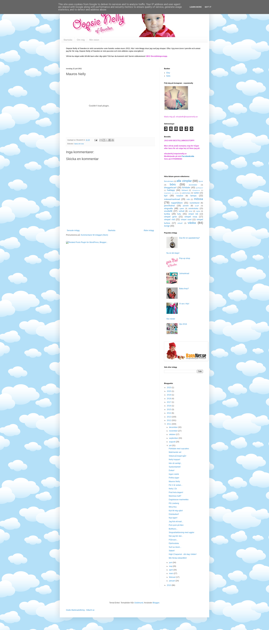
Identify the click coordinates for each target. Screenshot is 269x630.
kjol (165, 195)
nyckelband (194, 203)
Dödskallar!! (174, 514)
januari (172, 581)
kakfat (196, 193)
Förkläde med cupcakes (179, 449)
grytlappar (199, 188)
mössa (198, 199)
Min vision (94, 39)
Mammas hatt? (175, 496)
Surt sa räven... (175, 547)
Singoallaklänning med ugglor (181, 532)
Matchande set (175, 452)
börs (173, 184)
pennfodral (169, 205)
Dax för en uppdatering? (189, 238)
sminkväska (193, 208)
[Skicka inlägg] (96, 140)
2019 (169, 395)
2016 (169, 406)
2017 (169, 402)
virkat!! (180, 223)
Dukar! (171, 470)
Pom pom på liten (176, 525)
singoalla (168, 208)
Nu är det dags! (172, 253)
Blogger (156, 603)
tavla (198, 211)
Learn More (196, 7)
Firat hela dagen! (176, 492)
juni (171, 562)
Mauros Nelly (174, 481)
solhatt (181, 211)
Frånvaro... (173, 540)
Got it (208, 7)
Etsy (168, 73)
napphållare (177, 202)
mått (188, 199)
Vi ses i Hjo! (184, 304)
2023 (169, 387)
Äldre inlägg (149, 230)
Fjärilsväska (174, 543)
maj (171, 566)
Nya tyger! (173, 518)
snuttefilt (168, 211)
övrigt (167, 226)
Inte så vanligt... (175, 463)
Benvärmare (168, 181)
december (173, 427)
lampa (193, 195)
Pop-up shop (184, 258)
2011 (169, 424)
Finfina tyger (174, 478)
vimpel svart (186, 219)
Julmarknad (184, 273)
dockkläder (193, 185)
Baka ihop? (184, 288)
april (171, 570)
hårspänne (196, 190)
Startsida (68, 39)
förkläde (186, 187)
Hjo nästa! (170, 319)
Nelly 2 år (173, 489)
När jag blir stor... (176, 536)
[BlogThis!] (103, 140)
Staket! (172, 551)
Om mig (81, 39)
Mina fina (173, 507)
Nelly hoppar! (174, 459)
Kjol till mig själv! (176, 511)
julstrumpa (186, 193)
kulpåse (180, 196)
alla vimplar (184, 180)
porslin (186, 206)
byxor (201, 181)
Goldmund (138, 603)
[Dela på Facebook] (109, 140)
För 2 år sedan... (175, 485)
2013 (169, 417)
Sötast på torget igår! (177, 456)
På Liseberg (174, 503)
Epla (168, 76)
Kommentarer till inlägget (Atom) (94, 235)
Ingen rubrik (174, 474)
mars (171, 573)
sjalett (181, 208)
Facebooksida (188, 156)
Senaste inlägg (73, 230)
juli (170, 445)
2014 (169, 413)
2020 (169, 391)
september (174, 438)
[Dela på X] (106, 140)
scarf (197, 206)
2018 (169, 399)
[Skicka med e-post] (100, 140)
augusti (172, 442)
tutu (179, 214)
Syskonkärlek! (175, 467)
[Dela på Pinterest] (112, 140)
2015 (169, 409)
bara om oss (79, 144)
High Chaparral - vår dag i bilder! (182, 554)
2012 (169, 420)
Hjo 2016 (183, 324)
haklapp (171, 190)
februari (172, 577)
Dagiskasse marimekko (179, 499)
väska (192, 222)
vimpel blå (193, 214)
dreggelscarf (170, 187)
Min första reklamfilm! (178, 558)
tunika (167, 214)
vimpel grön (170, 216)
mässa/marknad (172, 199)
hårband (185, 190)
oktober (172, 434)
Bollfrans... (173, 529)
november (173, 431)
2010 (169, 585)
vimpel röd (169, 219)
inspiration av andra (171, 193)
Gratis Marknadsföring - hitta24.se (80, 610)
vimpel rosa (190, 216)
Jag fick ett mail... (176, 521)
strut (190, 211)
